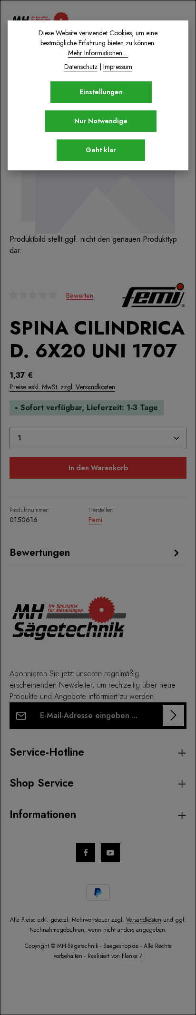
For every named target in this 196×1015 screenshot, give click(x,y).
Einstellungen (101, 92)
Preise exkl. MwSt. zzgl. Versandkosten (62, 387)
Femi (95, 519)
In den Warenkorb (98, 468)
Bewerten (79, 295)
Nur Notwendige (100, 121)
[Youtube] (110, 852)
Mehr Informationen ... (98, 53)
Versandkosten (143, 920)
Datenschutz (81, 66)
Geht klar (101, 150)
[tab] (96, 552)
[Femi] (153, 295)
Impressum (117, 66)
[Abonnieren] (173, 715)
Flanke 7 (132, 956)
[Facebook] (85, 852)
